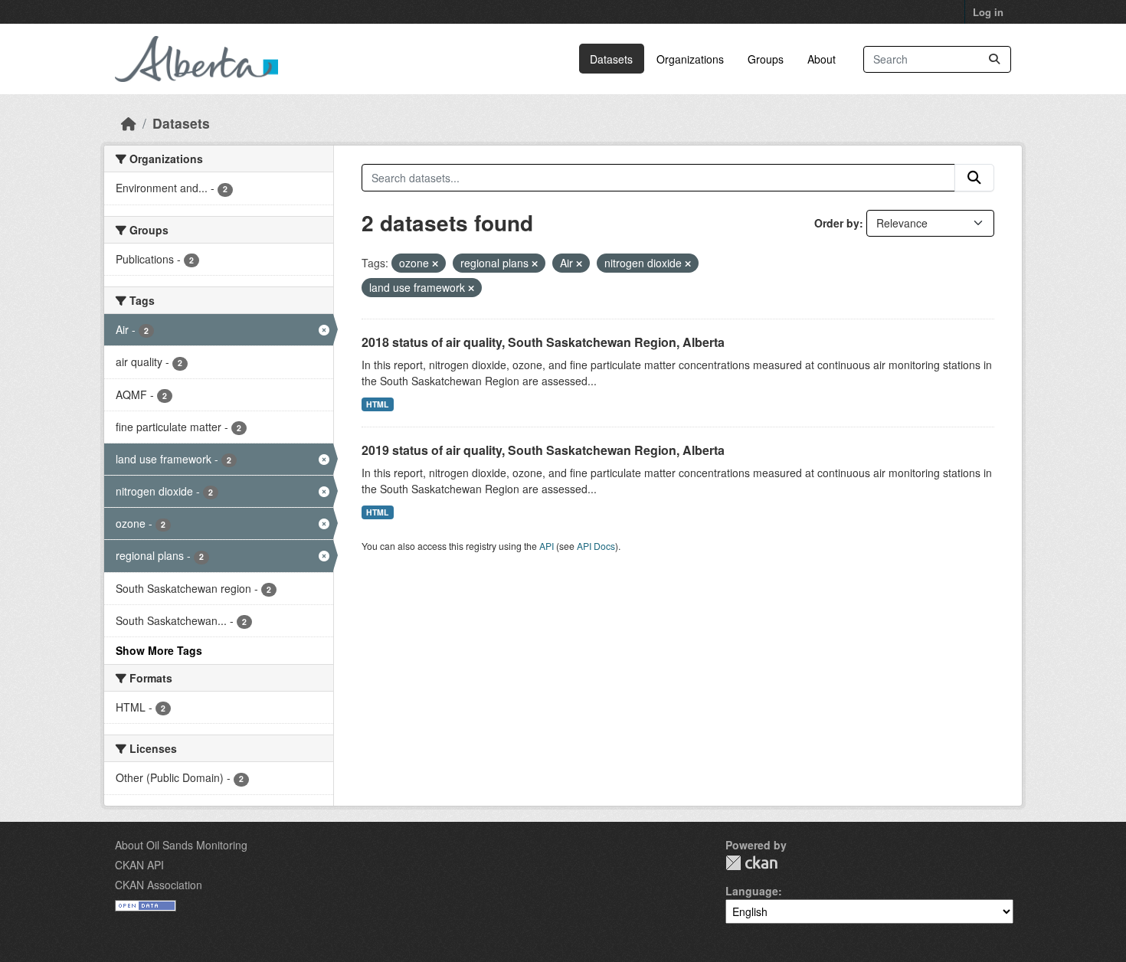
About (821, 59)
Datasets (611, 59)
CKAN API (139, 864)
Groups (766, 59)
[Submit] (994, 59)
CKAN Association (158, 884)
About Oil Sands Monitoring (181, 844)
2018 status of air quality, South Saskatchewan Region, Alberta (543, 342)
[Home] (128, 123)
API (546, 545)
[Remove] (435, 263)
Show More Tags (159, 650)
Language (751, 890)
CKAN (751, 863)
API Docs (596, 545)
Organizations (690, 59)
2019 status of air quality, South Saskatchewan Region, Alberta (543, 450)
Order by (836, 223)
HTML (377, 404)
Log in (988, 12)
